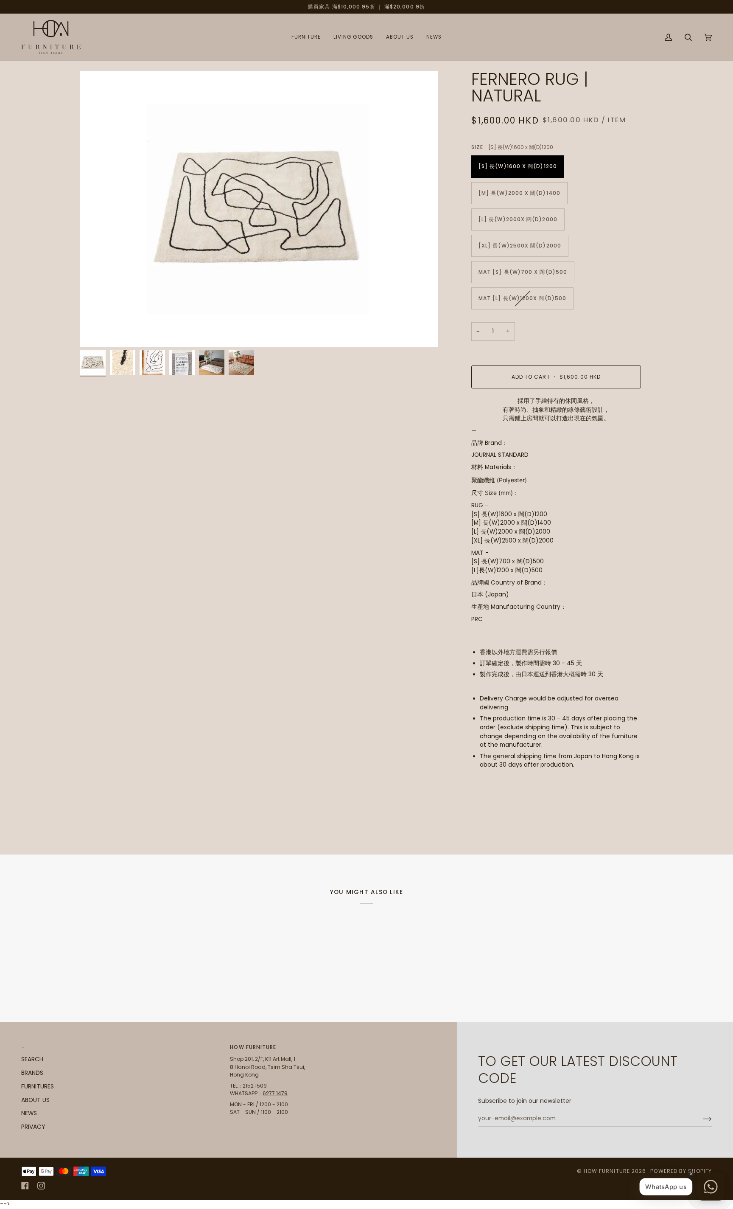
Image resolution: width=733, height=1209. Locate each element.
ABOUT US (35, 1100)
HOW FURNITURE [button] (253, 1047)
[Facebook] (25, 1185)
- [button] (23, 1047)
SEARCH (32, 1059)
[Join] (700, 1118)
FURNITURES (37, 1086)
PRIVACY (33, 1127)
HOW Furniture (607, 1171)
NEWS (29, 1113)
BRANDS (32, 1073)
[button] (306, 37)
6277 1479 (275, 1093)
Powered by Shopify (681, 1171)
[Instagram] (41, 1185)
